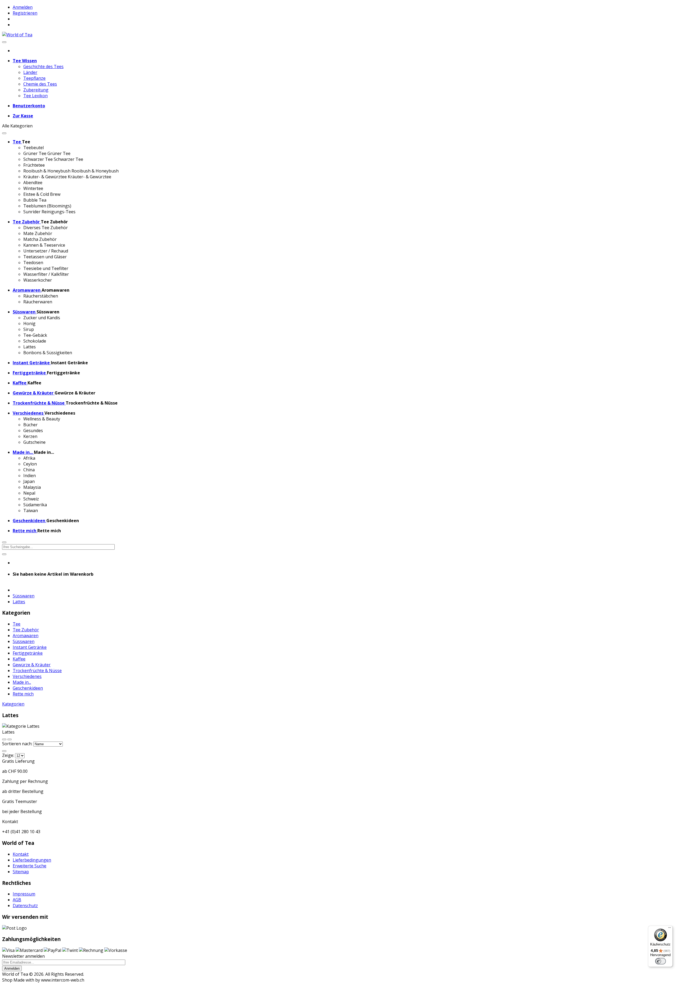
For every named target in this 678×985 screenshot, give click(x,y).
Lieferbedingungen (32, 860)
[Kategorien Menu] (4, 133)
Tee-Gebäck (35, 335)
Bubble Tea (34, 200)
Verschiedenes (27, 676)
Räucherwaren (37, 302)
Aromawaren (25, 635)
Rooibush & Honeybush (46, 171)
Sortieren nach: (17, 744)
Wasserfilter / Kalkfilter (46, 274)
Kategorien (13, 704)
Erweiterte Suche (29, 866)
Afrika (29, 458)
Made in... (22, 682)
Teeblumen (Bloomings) (47, 206)
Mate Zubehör (37, 233)
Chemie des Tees (40, 84)
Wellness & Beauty (41, 419)
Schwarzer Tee (38, 159)
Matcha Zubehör (40, 239)
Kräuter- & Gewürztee (45, 177)
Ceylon (30, 464)
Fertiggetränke (28, 653)
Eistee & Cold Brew (41, 194)
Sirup (28, 329)
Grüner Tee (34, 153)
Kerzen (30, 436)
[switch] (660, 961)
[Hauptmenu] (4, 42)
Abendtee (32, 182)
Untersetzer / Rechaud (45, 251)
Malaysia (32, 487)
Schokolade (34, 341)
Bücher (30, 425)
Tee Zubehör (26, 630)
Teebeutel (33, 147)
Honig (29, 323)
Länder (30, 72)
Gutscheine (34, 442)
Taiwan (30, 510)
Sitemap (21, 872)
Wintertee (33, 188)
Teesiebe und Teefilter (45, 268)
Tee (16, 624)
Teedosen (33, 262)
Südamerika (35, 505)
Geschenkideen (28, 688)
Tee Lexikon (35, 96)
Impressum (24, 894)
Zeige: (8, 755)
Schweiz (31, 499)
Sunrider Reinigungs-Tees (49, 212)
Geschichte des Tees (43, 66)
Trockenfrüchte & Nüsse (37, 670)
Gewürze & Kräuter (32, 665)
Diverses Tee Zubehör (45, 227)
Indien (29, 475)
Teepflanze (34, 78)
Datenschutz (25, 905)
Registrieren (25, 13)
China (29, 470)
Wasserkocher (37, 280)
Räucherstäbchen (40, 296)
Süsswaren (23, 596)
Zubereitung (35, 90)
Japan (29, 481)
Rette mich (23, 694)
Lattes (29, 347)
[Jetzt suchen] (4, 554)
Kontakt (21, 854)
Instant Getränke (30, 647)
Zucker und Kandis (41, 318)
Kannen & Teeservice (44, 245)
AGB (17, 900)
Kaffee (19, 659)
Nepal (29, 493)
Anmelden (23, 7)
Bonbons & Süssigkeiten (47, 353)
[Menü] (669, 929)
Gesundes (33, 430)
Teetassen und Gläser (45, 257)
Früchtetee (34, 165)
